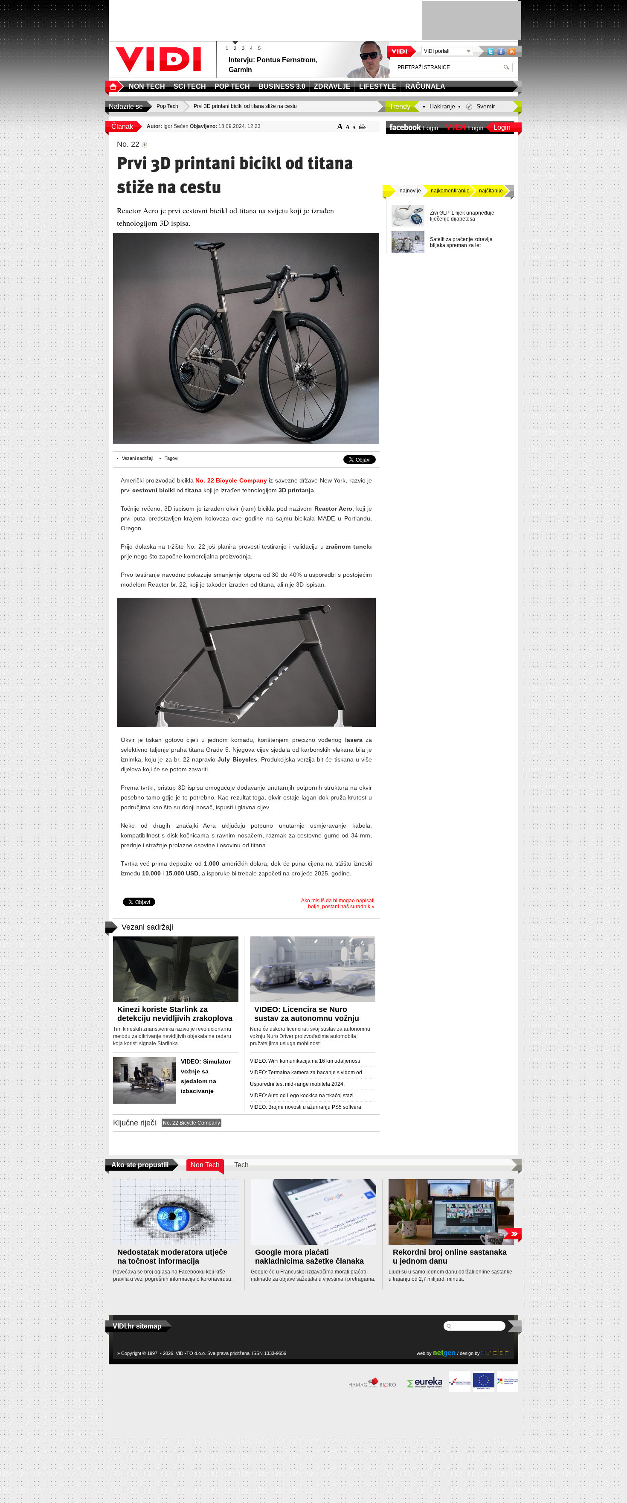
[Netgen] (444, 1353)
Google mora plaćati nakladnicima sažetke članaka (309, 1256)
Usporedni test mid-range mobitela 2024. (297, 1084)
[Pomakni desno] (512, 1233)
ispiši (362, 126)
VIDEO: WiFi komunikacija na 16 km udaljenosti (305, 1061)
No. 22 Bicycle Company (231, 480)
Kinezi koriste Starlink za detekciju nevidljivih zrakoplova (174, 1014)
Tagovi (171, 458)
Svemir (485, 106)
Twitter (490, 51)
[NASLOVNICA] (114, 86)
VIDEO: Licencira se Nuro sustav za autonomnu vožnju (306, 1014)
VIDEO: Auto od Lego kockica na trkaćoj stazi (302, 1096)
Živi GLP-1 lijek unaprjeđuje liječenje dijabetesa (462, 216)
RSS (512, 51)
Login (502, 127)
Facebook (501, 51)
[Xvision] (495, 1353)
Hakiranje (442, 106)
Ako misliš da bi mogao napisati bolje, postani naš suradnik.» (337, 904)
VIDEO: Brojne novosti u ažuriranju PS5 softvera (305, 1107)
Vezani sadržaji (137, 458)
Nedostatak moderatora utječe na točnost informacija (172, 1256)
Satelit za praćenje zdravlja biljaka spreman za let (461, 242)
